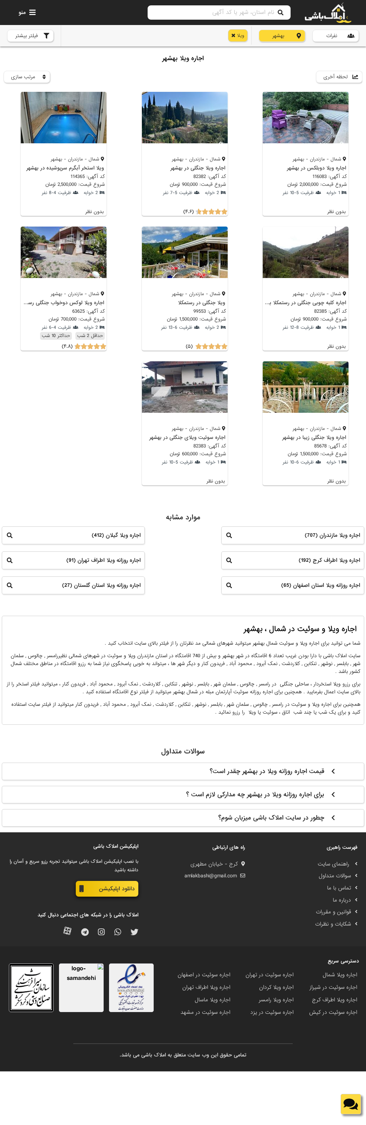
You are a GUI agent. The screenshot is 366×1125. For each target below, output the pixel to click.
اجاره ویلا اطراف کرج (334, 1000)
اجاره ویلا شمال (340, 975)
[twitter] (134, 932)
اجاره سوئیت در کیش (333, 1012)
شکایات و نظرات (333, 924)
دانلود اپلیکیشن (117, 888)
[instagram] (101, 932)
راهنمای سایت (334, 864)
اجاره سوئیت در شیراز (333, 987)
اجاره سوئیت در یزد (271, 1012)
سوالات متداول (335, 876)
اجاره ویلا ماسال (212, 1000)
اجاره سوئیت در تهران (269, 975)
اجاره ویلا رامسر (276, 1000)
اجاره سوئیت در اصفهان (204, 975)
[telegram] (85, 932)
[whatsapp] (117, 932)
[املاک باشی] (328, 12)
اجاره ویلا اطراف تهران (206, 987)
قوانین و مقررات (333, 912)
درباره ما (342, 900)
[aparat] (67, 932)
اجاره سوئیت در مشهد (205, 1012)
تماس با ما (339, 888)
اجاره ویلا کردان (276, 987)
